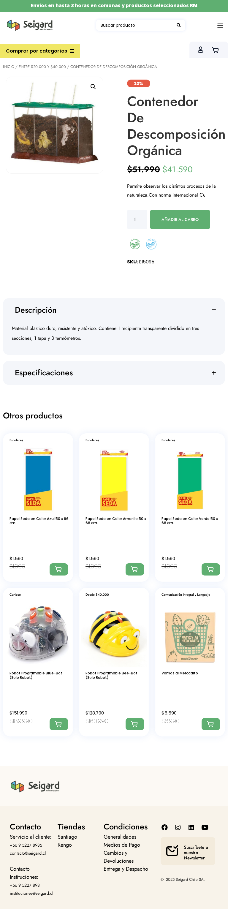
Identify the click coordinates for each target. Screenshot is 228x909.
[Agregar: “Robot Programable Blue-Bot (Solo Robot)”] (59, 724)
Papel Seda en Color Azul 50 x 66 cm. (39, 520)
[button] (220, 25)
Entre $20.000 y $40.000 (42, 66)
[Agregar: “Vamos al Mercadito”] (211, 724)
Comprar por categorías (36, 51)
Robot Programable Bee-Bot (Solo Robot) (111, 675)
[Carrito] (217, 49)
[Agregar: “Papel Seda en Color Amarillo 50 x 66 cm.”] (135, 569)
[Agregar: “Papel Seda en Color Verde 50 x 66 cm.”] (211, 569)
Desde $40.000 (97, 594)
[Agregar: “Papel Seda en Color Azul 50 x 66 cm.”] (59, 569)
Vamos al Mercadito (180, 673)
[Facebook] (164, 827)
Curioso (15, 594)
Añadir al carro (180, 219)
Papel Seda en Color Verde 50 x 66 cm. (190, 520)
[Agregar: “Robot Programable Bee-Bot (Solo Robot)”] (135, 724)
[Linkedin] (191, 827)
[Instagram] (178, 827)
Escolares (16, 440)
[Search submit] (178, 25)
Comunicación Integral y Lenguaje (186, 594)
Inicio (8, 66)
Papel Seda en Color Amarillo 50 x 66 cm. (116, 520)
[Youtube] (204, 827)
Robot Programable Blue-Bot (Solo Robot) (36, 675)
